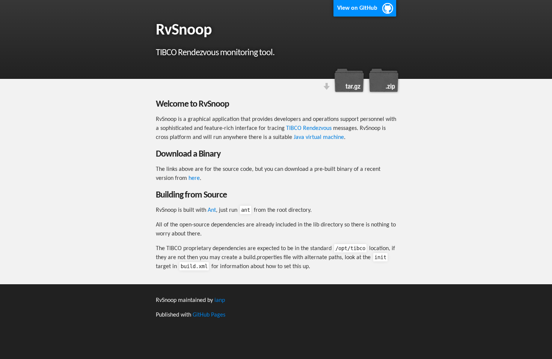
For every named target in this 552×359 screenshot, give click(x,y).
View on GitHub (357, 8)
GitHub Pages (209, 315)
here (194, 178)
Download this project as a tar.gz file (349, 80)
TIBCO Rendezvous (309, 128)
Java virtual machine (319, 137)
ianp (219, 300)
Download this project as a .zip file (383, 80)
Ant (212, 210)
